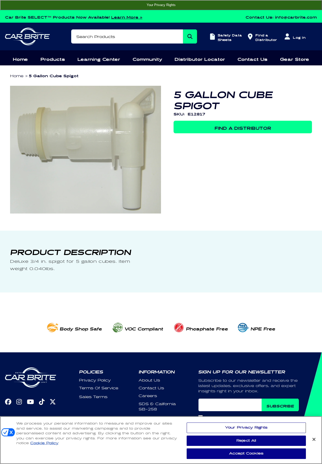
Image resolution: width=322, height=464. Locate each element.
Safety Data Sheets (230, 37)
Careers (148, 396)
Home (16, 76)
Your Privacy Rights (161, 5)
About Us (149, 380)
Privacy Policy (95, 380)
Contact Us (151, 388)
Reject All (246, 440)
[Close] (313, 439)
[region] (161, 440)
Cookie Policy (44, 443)
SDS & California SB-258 (157, 407)
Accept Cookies (246, 453)
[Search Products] (190, 36)
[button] (20, 58)
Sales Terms (93, 397)
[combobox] (134, 36)
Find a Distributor (265, 37)
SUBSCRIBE (280, 405)
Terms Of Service (98, 388)
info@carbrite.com (296, 16)
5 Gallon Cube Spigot (53, 75)
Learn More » (126, 16)
